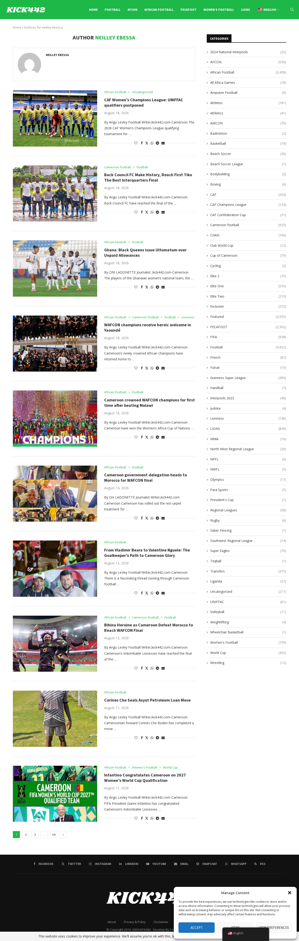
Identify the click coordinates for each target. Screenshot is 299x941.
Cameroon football (248, 225)
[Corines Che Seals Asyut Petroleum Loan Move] (55, 719)
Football (113, 9)
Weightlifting (248, 622)
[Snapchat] (282, 29)
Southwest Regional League (248, 540)
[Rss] (293, 29)
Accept (197, 927)
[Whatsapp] (288, 29)
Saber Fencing (248, 530)
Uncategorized (248, 591)
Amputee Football (248, 92)
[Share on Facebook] (142, 143)
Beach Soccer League (248, 164)
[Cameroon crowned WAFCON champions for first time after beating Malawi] (55, 418)
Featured (248, 316)
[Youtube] (272, 29)
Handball (248, 388)
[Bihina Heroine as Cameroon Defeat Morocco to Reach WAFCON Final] (55, 644)
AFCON (132, 9)
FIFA (248, 337)
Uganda (248, 581)
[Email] (277, 29)
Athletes (248, 103)
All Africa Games (248, 82)
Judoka (248, 408)
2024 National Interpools (248, 52)
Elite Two (248, 296)
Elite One (248, 286)
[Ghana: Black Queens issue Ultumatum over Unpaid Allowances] (55, 268)
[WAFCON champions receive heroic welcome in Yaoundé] (55, 344)
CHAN (248, 235)
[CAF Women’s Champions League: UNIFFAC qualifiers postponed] (55, 118)
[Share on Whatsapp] (152, 143)
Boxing (248, 184)
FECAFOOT (188, 9)
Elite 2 (248, 276)
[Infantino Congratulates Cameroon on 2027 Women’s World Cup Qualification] (55, 794)
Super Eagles (248, 550)
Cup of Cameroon (248, 255)
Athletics (248, 113)
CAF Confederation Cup (248, 215)
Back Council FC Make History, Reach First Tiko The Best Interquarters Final (148, 177)
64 (53, 834)
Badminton (248, 133)
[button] (289, 892)
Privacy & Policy (135, 922)
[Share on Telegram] (157, 143)
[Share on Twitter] (146, 143)
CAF (248, 194)
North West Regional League (248, 449)
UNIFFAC (248, 602)
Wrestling (248, 662)
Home (93, 9)
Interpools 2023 (248, 398)
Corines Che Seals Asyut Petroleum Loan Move (147, 700)
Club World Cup (248, 245)
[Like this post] (136, 143)
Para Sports (248, 490)
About (111, 922)
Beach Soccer (248, 153)
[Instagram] (261, 29)
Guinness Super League (248, 378)
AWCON (248, 123)
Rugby (248, 520)
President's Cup (248, 500)
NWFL (248, 469)
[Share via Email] (163, 143)
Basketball (248, 143)
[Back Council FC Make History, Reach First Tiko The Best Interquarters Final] (55, 193)
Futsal (248, 367)
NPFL (248, 459)
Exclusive (248, 306)
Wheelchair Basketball (248, 632)
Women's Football (248, 642)
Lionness (248, 418)
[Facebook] (251, 29)
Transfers (248, 571)
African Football (159, 9)
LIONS (245, 9)
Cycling (248, 265)
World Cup (248, 652)
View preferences (274, 927)
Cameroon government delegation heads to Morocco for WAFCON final (145, 477)
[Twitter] (256, 29)
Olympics (248, 479)
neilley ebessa (57, 55)
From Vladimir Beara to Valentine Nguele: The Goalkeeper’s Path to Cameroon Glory (147, 552)
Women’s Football (218, 9)
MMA (248, 439)
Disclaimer (161, 922)
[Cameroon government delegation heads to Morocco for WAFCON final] (55, 494)
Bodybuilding (248, 174)
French (248, 357)
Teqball (248, 561)
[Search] (292, 9)
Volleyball (248, 612)
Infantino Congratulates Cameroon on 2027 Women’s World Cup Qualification (145, 777)
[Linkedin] (266, 29)
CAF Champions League (248, 204)
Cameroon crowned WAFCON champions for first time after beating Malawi (149, 402)
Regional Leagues (248, 510)
